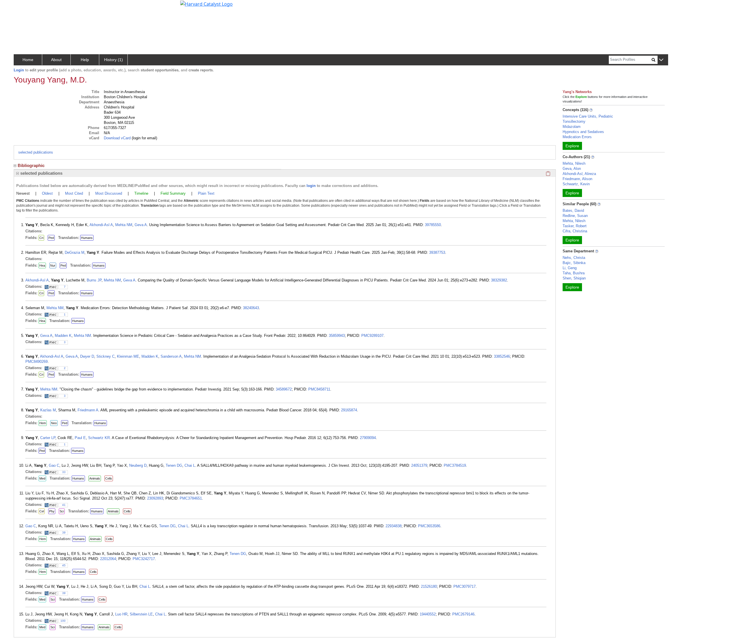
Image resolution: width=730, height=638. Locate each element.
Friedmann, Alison (577, 179)
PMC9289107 (372, 335)
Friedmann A (88, 410)
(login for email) (144, 138)
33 (64, 472)
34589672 (284, 389)
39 (64, 532)
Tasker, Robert (575, 226)
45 (64, 565)
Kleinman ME (128, 356)
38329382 (499, 280)
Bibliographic (31, 165)
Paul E (80, 438)
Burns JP (94, 280)
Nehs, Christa (574, 257)
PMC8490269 (36, 361)
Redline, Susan (575, 216)
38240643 (251, 308)
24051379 (419, 465)
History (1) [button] (113, 59)
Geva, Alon (572, 168)
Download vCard (117, 138)
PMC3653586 (429, 526)
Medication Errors (577, 137)
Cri (41, 237)
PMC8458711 (319, 389)
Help (85, 59)
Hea (42, 265)
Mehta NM (123, 225)
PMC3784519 (455, 465)
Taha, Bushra (574, 273)
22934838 (394, 526)
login (311, 186)
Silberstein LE (141, 614)
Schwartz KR (99, 438)
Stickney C (105, 356)
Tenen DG (174, 465)
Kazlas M (48, 410)
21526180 (429, 586)
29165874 (349, 410)
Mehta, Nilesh (574, 163)
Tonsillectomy (574, 121)
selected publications (35, 152)
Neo (54, 423)
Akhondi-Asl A (101, 225)
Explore (572, 146)
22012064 (108, 559)
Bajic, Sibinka (574, 263)
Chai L (189, 465)
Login (19, 70)
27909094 (368, 438)
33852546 (502, 356)
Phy (51, 511)
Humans (87, 237)
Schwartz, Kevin (576, 184)
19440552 (428, 614)
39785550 (433, 225)
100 (63, 620)
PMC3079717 (464, 586)
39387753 (437, 252)
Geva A (141, 225)
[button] (661, 60)
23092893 (155, 498)
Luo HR (121, 614)
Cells (108, 478)
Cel (41, 511)
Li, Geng (570, 268)
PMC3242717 (144, 559)
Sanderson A (171, 356)
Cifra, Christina (575, 231)
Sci (62, 511)
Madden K (63, 335)
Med (42, 478)
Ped (51, 237)
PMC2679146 (463, 614)
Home (28, 59)
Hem (42, 423)
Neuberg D (138, 465)
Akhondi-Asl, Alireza (579, 174)
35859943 (337, 335)
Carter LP (47, 438)
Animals (94, 478)
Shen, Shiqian (574, 278)
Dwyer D (87, 356)
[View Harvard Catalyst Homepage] (206, 3)
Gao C (54, 465)
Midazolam (572, 126)
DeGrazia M (74, 252)
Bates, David (573, 210)
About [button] (56, 59)
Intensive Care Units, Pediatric (588, 116)
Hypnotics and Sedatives (583, 132)
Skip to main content (23, 6)
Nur (52, 265)
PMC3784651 (191, 498)
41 (64, 504)
